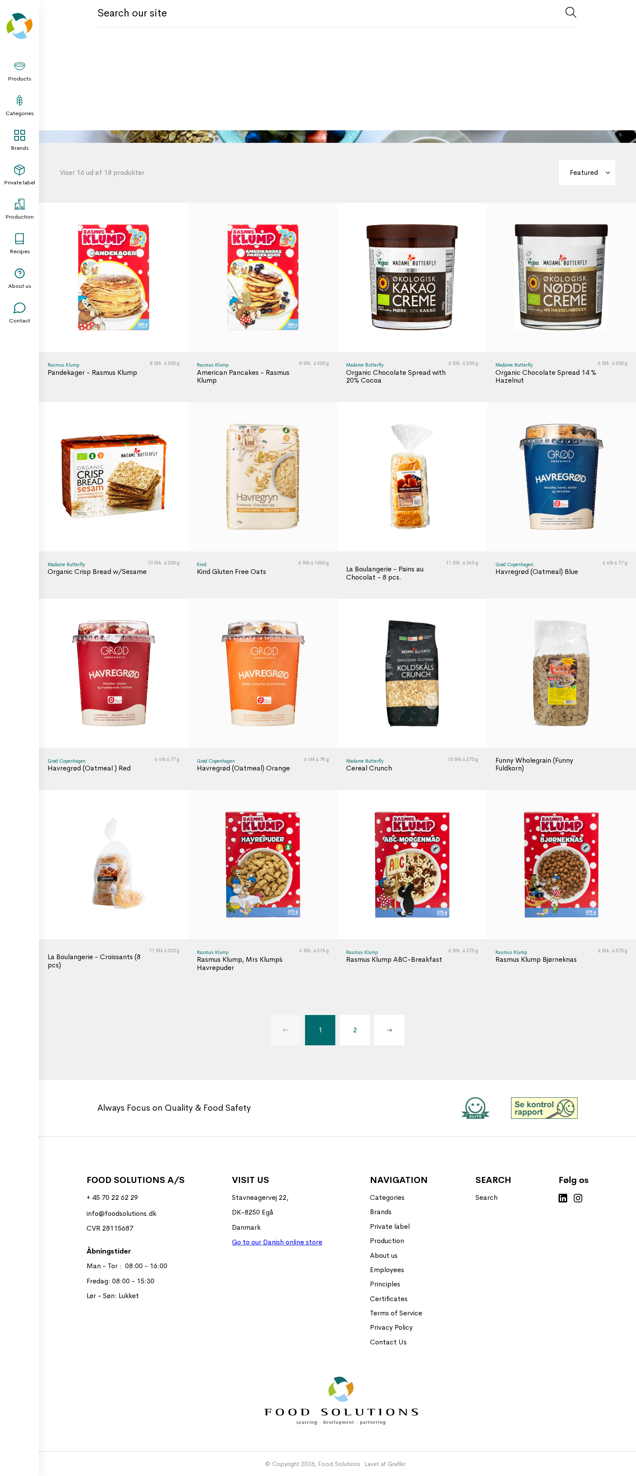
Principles (385, 1284)
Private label (19, 182)
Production (19, 216)
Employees (387, 1269)
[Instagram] (578, 1199)
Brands (20, 147)
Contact (19, 320)
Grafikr (396, 1464)
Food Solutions (339, 1464)
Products (19, 78)
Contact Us (388, 1342)
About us (19, 286)
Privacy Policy (391, 1327)
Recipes (20, 251)
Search (486, 1197)
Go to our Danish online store (277, 1242)
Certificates (389, 1298)
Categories (20, 113)
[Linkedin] (563, 1199)
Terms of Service (396, 1313)
